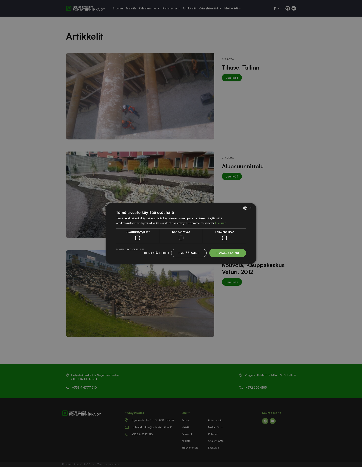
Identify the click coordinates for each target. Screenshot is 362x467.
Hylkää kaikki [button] (189, 252)
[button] (156, 253)
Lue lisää (220, 223)
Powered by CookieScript (130, 249)
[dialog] (181, 233)
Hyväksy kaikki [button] (227, 252)
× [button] (250, 208)
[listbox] (245, 208)
